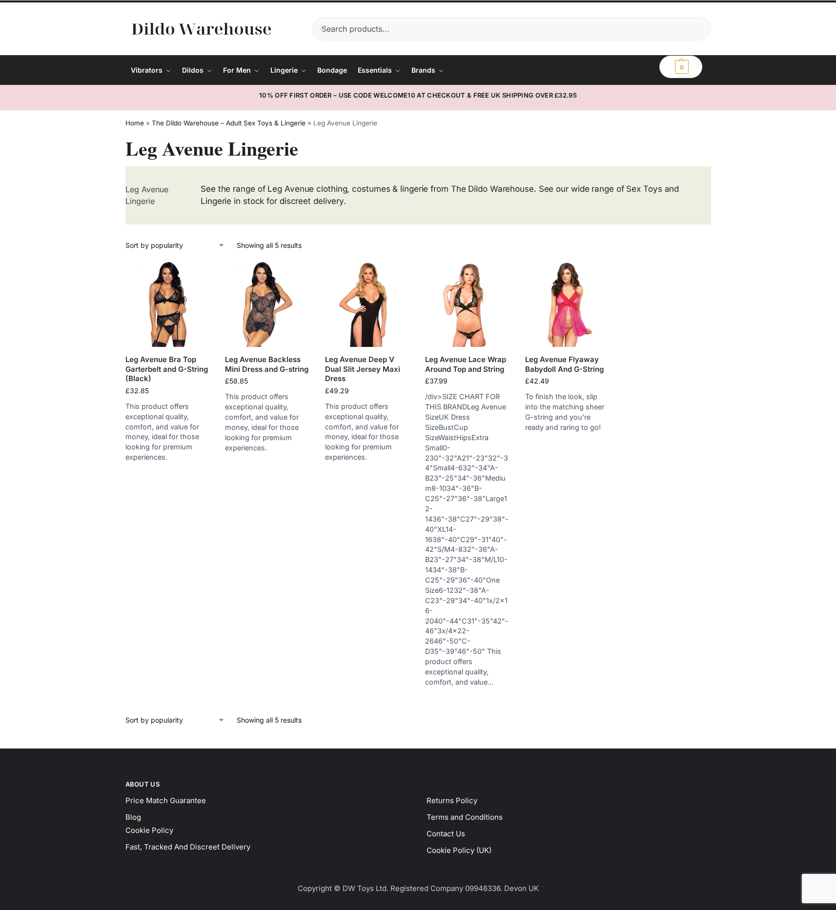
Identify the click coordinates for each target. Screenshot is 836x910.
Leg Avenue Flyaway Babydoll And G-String (564, 364)
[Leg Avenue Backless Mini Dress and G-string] (267, 304)
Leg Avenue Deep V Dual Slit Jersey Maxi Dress (362, 369)
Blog (133, 817)
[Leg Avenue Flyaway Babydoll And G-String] (568, 304)
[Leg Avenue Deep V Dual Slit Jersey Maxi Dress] (367, 304)
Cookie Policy (149, 830)
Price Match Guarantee (165, 800)
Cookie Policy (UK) (459, 850)
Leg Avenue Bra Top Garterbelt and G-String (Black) (166, 369)
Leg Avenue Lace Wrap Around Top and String (465, 364)
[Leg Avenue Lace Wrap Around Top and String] (467, 304)
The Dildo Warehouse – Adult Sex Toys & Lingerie (229, 123)
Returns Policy (452, 800)
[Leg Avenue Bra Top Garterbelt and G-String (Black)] (168, 304)
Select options (167, 472)
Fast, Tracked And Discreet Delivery (187, 846)
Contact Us (446, 833)
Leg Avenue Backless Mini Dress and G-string (266, 364)
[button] (680, 67)
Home (134, 123)
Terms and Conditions (465, 817)
